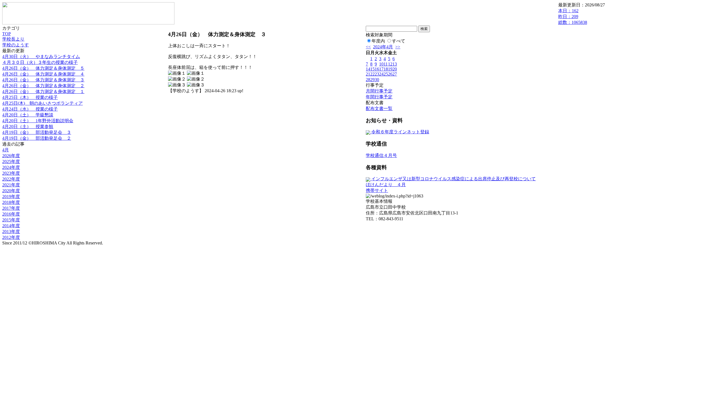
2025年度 (11, 161)
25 (386, 74)
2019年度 (11, 196)
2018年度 (11, 202)
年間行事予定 (379, 96)
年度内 (378, 41)
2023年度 (11, 173)
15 (372, 69)
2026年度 (11, 155)
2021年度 (11, 184)
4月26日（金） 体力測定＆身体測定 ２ (43, 85)
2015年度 (11, 220)
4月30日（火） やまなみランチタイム (41, 56)
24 (381, 74)
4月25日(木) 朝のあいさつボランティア (42, 103)
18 (386, 69)
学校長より (13, 39)
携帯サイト (377, 190)
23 (377, 74)
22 (372, 74)
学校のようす (15, 44)
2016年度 (11, 214)
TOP (6, 33)
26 (390, 74)
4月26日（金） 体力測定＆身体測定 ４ (43, 74)
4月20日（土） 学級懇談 (27, 114)
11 (386, 64)
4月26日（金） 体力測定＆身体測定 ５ (43, 68)
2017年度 (11, 208)
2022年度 (11, 179)
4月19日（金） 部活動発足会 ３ (36, 132)
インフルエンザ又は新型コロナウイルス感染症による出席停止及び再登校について (453, 178)
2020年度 (11, 190)
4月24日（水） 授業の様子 (30, 109)
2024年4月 (383, 46)
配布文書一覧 (379, 108)
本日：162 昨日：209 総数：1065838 (572, 16)
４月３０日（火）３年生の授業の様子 (40, 62)
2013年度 (11, 231)
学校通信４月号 (381, 155)
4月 (5, 150)
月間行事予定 (379, 91)
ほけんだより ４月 (386, 184)
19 (390, 69)
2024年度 (11, 167)
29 (372, 79)
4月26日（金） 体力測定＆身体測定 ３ (43, 80)
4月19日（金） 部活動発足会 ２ (36, 138)
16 (377, 69)
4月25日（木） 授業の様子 (30, 97)
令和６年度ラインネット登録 (399, 131)
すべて (398, 41)
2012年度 (11, 237)
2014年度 (11, 225)
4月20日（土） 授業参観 (27, 126)
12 (390, 64)
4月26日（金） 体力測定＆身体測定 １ (43, 91)
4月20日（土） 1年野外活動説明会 (37, 120)
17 (381, 69)
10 (381, 64)
